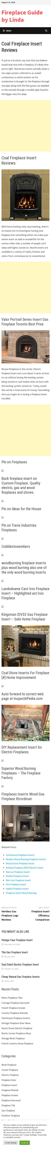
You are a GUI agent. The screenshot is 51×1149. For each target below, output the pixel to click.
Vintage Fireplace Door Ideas (16, 1023)
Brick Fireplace (8, 1064)
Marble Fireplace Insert (17, 876)
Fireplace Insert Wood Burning (21, 892)
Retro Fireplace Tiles (11, 997)
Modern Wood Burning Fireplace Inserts (26, 859)
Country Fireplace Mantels (14, 1013)
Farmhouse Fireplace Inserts (20, 855)
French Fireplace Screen (13, 1007)
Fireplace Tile (8, 1105)
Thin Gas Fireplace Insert (14, 952)
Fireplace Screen (9, 1095)
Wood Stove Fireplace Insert (20, 863)
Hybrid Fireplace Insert (17, 888)
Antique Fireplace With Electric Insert (24, 867)
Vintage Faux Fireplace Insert (17, 940)
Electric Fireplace (10, 1074)
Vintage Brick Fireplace (13, 1038)
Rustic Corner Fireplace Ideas (16, 1033)
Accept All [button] (24, 1143)
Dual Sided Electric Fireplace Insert (20, 964)
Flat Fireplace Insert (16, 884)
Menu (8, 30)
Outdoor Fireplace (10, 1115)
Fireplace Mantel (9, 1090)
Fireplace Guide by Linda (22, 16)
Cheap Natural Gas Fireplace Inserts (20, 976)
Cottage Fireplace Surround (15, 1002)
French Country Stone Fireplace (17, 1043)
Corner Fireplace (9, 1069)
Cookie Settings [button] (10, 1143)
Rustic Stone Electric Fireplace (16, 1028)
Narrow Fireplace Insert (18, 871)
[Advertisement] (25, 126)
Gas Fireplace (8, 1110)
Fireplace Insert (9, 1085)
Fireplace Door (8, 1080)
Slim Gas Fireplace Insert (18, 880)
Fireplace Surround (10, 1100)
